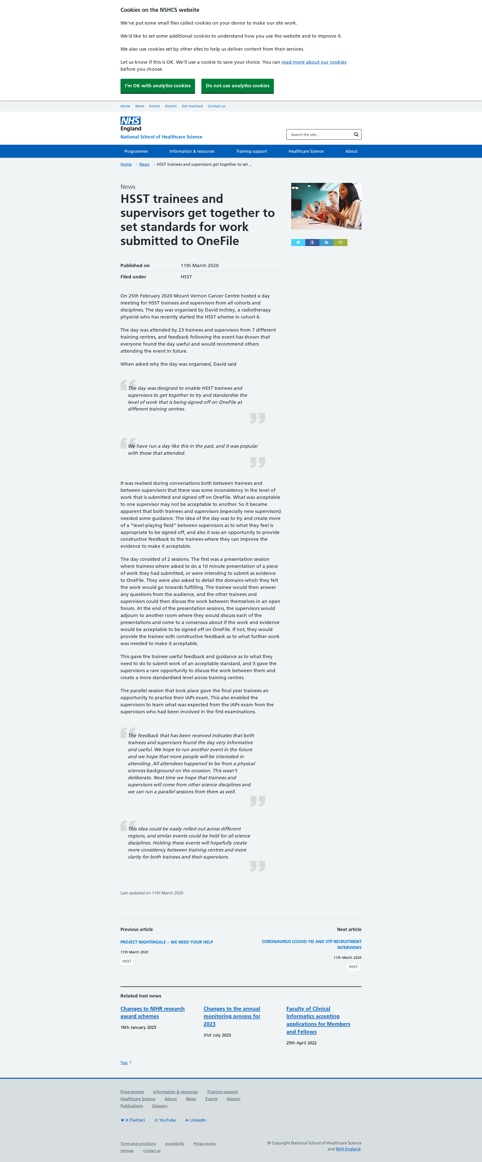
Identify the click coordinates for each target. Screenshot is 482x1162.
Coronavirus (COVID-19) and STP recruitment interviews (312, 944)
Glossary (159, 1105)
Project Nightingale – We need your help (166, 942)
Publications (131, 1105)
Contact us (216, 106)
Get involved (192, 106)
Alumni (171, 106)
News (139, 106)
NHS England (348, 1148)
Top (124, 1062)
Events (154, 106)
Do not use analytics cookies (237, 86)
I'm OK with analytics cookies (158, 86)
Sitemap (127, 1150)
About (351, 151)
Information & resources (192, 151)
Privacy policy (205, 1143)
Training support (251, 151)
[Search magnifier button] (356, 134)
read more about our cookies (313, 62)
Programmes (136, 151)
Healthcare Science (306, 151)
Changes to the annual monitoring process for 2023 (232, 1016)
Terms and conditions (138, 1143)
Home (125, 106)
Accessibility (174, 1143)
